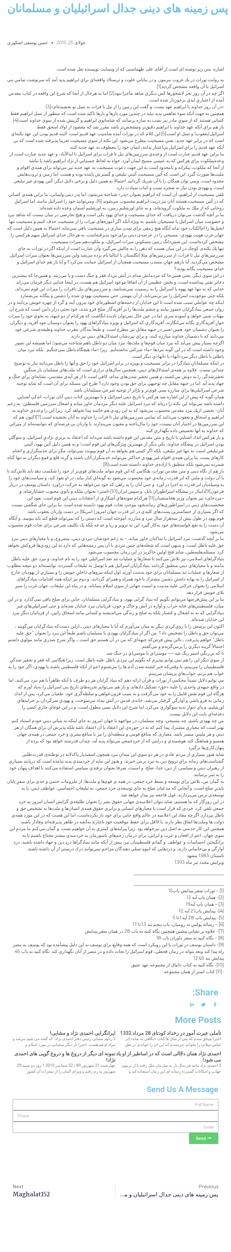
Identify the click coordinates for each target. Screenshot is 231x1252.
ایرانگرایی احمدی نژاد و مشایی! (82, 1033)
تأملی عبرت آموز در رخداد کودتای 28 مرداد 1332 (170, 1033)
